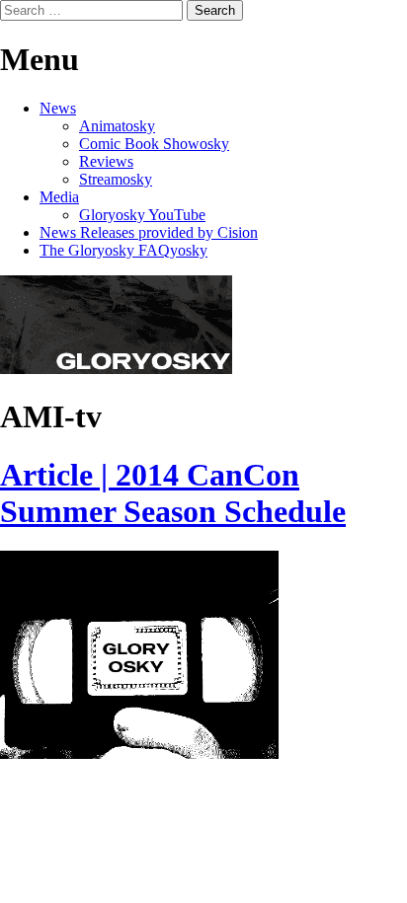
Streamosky (115, 179)
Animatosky (117, 125)
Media (59, 196)
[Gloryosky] (116, 368)
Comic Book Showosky (154, 143)
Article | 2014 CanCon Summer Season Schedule (173, 493)
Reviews (106, 161)
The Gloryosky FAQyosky (123, 250)
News (58, 108)
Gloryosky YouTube (142, 214)
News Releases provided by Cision (149, 232)
